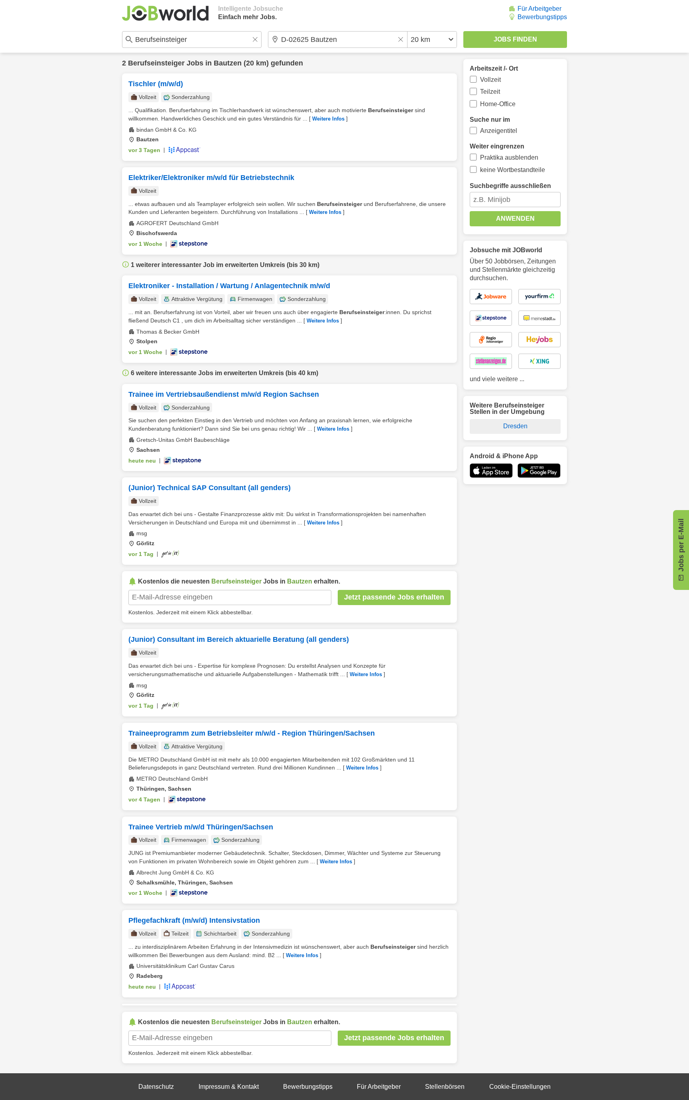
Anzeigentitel (498, 130)
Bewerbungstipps (542, 17)
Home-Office (498, 104)
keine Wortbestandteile (512, 169)
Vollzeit (490, 79)
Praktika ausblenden (509, 157)
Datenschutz (156, 1086)
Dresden (515, 426)
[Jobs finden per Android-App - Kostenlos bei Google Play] (539, 470)
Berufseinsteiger (156, 63)
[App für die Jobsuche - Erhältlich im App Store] (491, 470)
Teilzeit (490, 91)
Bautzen (228, 63)
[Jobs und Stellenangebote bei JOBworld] (165, 13)
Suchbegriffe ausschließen (510, 185)
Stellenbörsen (445, 1086)
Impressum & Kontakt (229, 1086)
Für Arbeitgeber (539, 8)
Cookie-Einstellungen (520, 1086)
